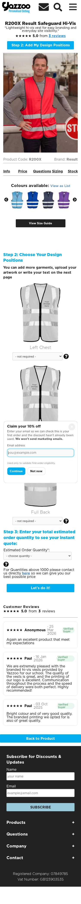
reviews (57, 36)
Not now (36, 471)
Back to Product (40, 739)
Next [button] (75, 200)
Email (11, 786)
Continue (16, 471)
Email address (16, 445)
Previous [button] (6, 200)
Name (11, 769)
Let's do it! (40, 588)
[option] (17, 199)
